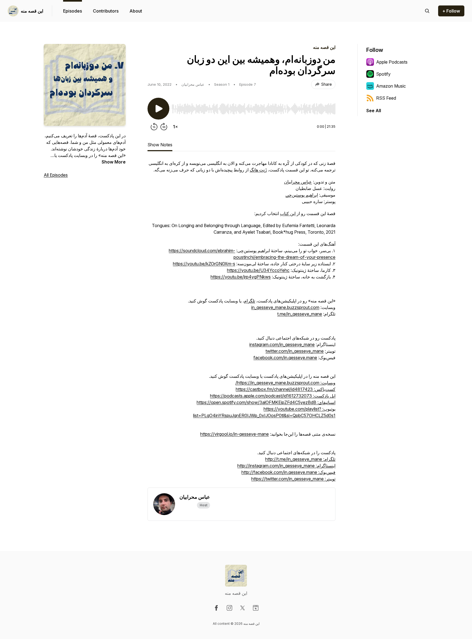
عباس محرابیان (298, 182)
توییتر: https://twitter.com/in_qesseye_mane (293, 479)
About (135, 11)
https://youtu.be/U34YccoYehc (258, 270)
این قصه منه (32, 11)
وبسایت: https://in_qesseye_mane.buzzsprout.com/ (285, 382)
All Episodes (56, 175)
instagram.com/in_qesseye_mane (282, 344)
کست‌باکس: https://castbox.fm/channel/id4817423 (285, 389)
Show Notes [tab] (160, 144)
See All (373, 110)
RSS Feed (386, 98)
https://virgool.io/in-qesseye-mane (234, 434)
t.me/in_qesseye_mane (299, 314)
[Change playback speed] (175, 126)
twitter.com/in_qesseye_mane (295, 351)
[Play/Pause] (158, 109)
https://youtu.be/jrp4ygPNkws (241, 277)
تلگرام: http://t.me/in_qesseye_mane (300, 459)
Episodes (72, 11)
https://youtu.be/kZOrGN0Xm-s (204, 263)
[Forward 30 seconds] (164, 126)
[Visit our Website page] (255, 608)
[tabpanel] (241, 324)
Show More (114, 162)
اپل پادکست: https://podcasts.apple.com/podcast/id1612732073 (272, 396)
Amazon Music (391, 86)
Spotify (383, 74)
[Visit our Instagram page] (229, 608)
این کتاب (288, 213)
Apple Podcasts (392, 62)
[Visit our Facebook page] (216, 608)
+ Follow (451, 11)
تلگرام (249, 301)
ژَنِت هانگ (258, 170)
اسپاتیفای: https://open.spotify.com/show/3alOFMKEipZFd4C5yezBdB (266, 402)
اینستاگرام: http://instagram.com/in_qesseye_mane (286, 465)
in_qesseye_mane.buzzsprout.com (285, 307)
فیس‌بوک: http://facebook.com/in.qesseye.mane (288, 472)
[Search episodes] (427, 11)
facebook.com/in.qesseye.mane (285, 357)
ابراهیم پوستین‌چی (301, 195)
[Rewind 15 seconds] (154, 126)
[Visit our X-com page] (242, 608)
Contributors (106, 11)
